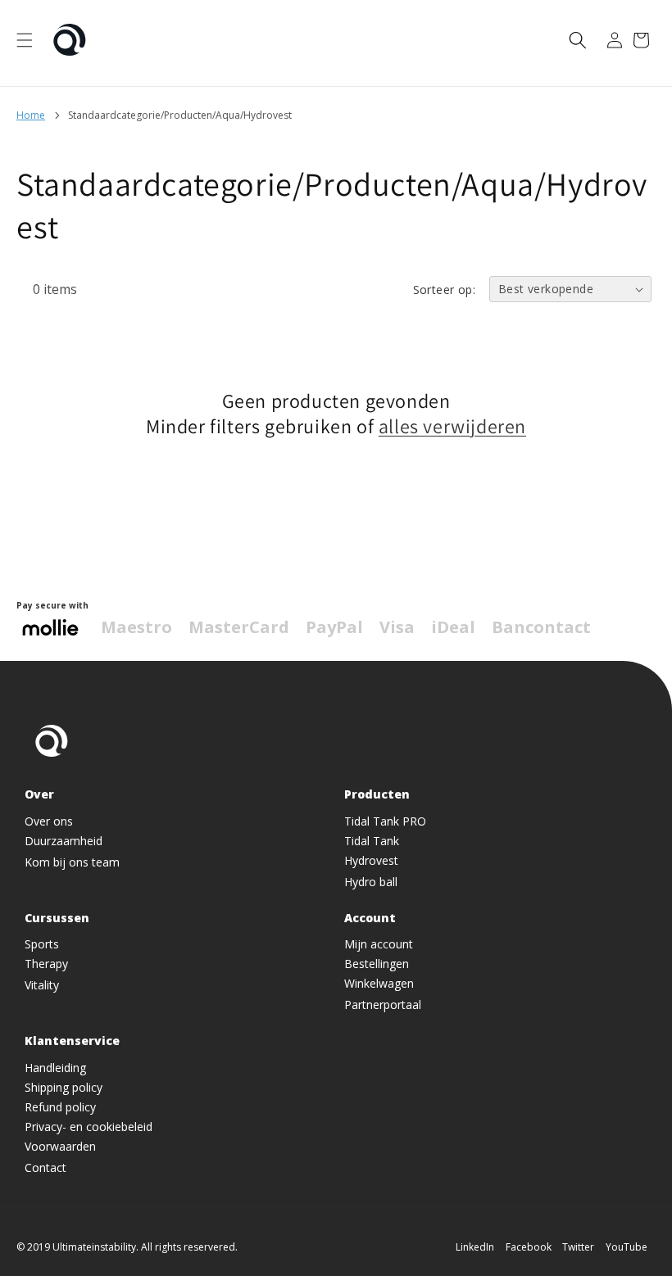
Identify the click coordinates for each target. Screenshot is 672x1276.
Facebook (529, 1247)
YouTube (626, 1247)
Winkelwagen (379, 983)
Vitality (42, 985)
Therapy (46, 963)
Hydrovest (371, 860)
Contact (45, 1167)
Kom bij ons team (72, 862)
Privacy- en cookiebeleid (88, 1126)
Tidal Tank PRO (385, 821)
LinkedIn (475, 1247)
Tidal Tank (371, 840)
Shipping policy (63, 1087)
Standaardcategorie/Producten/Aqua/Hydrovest (180, 115)
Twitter (578, 1247)
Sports (42, 944)
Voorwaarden (60, 1146)
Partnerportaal (382, 1004)
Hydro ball (370, 881)
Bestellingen (376, 963)
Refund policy (60, 1107)
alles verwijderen (452, 426)
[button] (25, 40)
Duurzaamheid (63, 840)
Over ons (49, 821)
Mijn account (378, 944)
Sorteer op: (444, 289)
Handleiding (55, 1067)
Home (30, 115)
